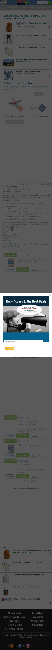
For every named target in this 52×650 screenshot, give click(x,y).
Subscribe (9, 348)
